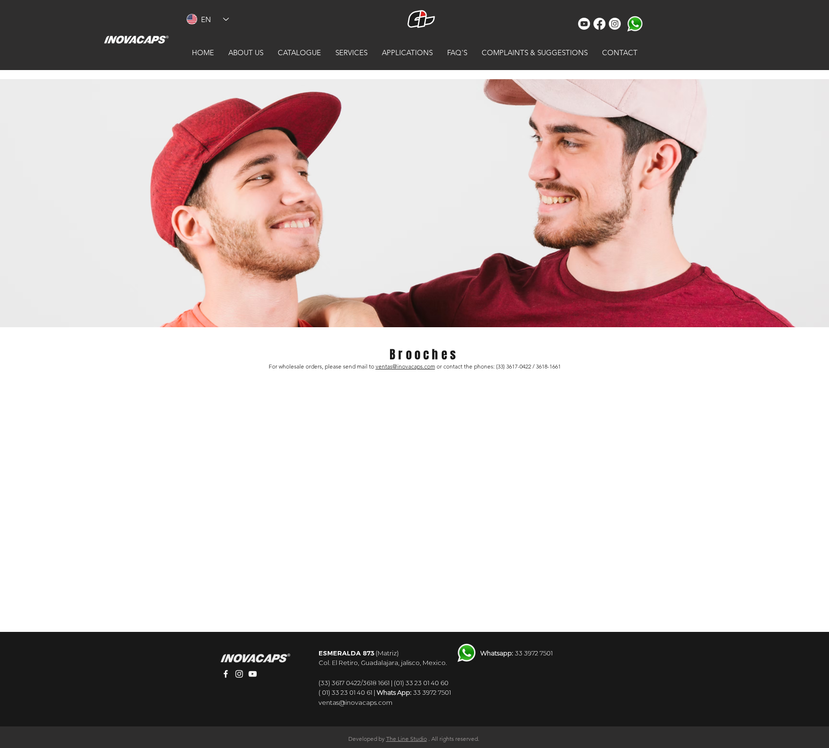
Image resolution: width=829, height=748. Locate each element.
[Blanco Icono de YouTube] (253, 674)
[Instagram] (615, 24)
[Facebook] (599, 24)
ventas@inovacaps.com (405, 366)
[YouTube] (584, 24)
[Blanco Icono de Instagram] (239, 674)
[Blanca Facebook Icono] (226, 674)
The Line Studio (406, 738)
